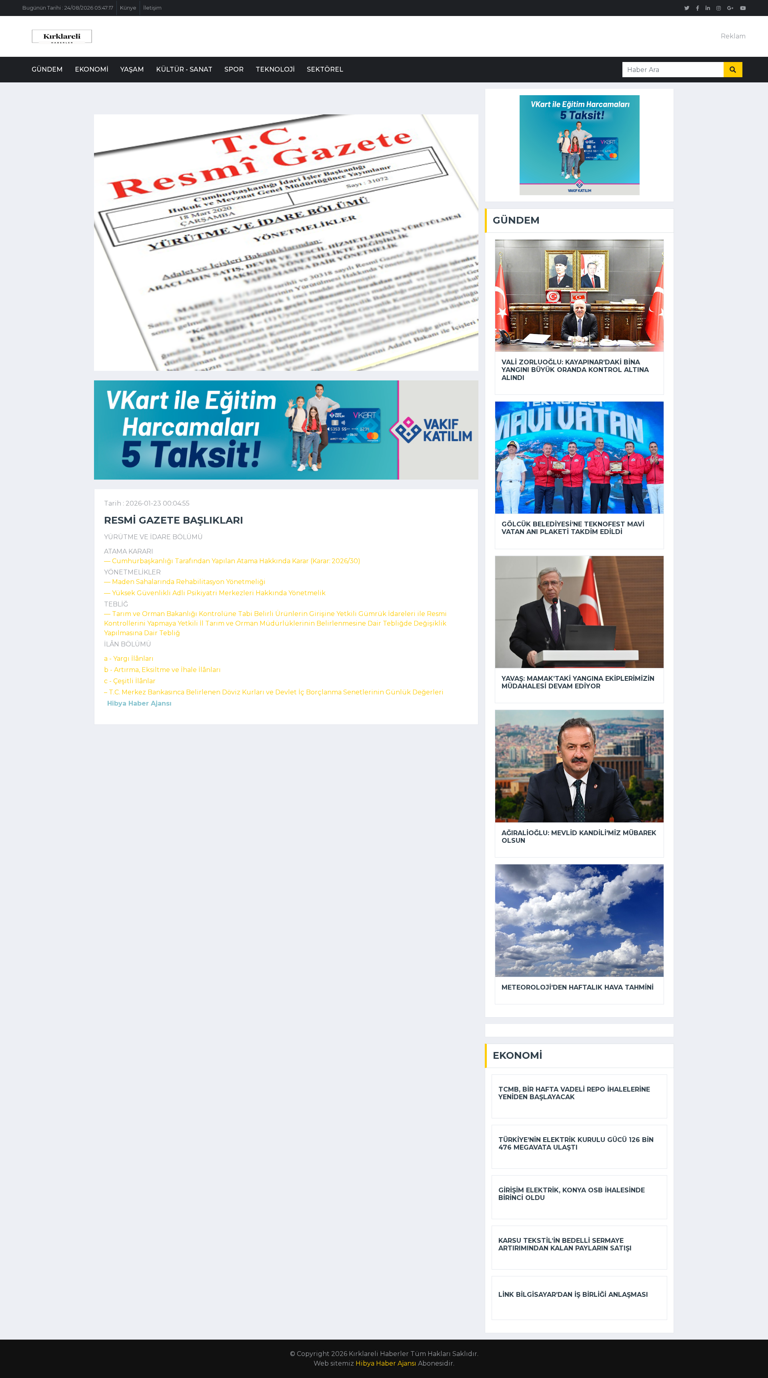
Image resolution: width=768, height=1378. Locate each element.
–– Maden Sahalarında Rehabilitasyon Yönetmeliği (185, 582)
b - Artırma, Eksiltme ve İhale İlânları (162, 670)
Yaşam (132, 69)
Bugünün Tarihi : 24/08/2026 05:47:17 (67, 8)
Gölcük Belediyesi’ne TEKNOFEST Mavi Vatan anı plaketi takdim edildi (573, 528)
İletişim (152, 8)
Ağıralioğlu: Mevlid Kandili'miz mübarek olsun (579, 836)
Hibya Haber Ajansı (386, 1363)
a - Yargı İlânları (129, 658)
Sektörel (325, 69)
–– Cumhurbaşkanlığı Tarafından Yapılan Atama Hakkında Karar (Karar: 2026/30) (232, 561)
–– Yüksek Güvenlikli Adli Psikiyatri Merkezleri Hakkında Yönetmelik (215, 593)
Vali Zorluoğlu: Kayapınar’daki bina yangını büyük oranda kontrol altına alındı (575, 369)
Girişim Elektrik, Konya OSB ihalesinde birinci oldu (571, 1194)
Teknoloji (275, 69)
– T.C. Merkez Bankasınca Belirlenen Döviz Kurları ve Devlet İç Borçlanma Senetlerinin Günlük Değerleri (274, 692)
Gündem (47, 69)
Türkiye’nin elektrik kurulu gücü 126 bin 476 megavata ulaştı (576, 1143)
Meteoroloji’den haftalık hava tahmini (578, 987)
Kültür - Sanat (184, 69)
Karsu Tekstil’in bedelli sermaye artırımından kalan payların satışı (565, 1244)
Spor (234, 69)
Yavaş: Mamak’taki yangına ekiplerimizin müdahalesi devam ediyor (578, 682)
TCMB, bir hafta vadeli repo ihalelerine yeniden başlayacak (574, 1093)
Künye (128, 8)
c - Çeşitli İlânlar (130, 681)
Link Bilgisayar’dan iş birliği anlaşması (573, 1294)
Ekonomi (91, 69)
